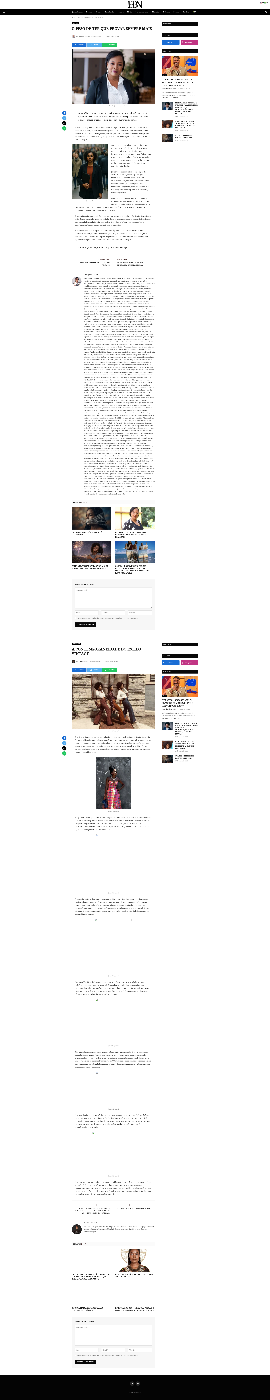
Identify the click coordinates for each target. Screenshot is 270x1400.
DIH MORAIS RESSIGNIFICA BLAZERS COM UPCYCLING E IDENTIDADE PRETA (177, 82)
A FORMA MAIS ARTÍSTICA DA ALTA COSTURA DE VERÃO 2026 (87, 1309)
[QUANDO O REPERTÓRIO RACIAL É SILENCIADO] (91, 518)
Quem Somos (77, 12)
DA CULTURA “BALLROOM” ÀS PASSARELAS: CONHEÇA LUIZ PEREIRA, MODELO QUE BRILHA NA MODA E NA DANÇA (91, 1276)
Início (73, 17)
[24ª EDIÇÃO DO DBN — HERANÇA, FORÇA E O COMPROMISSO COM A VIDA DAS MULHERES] (135, 1294)
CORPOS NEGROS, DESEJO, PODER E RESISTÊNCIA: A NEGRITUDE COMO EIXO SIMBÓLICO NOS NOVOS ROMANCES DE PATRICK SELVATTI (133, 569)
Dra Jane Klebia (84, 36)
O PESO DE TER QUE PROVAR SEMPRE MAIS (134, 1208)
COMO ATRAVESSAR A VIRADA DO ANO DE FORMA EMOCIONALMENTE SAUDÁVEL (90, 567)
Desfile (176, 12)
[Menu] (4, 12)
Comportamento (142, 12)
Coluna (98, 12)
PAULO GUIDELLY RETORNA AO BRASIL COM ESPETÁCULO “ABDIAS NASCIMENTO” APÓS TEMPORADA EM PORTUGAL (92, 1210)
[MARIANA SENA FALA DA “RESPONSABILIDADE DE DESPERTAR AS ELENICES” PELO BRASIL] (167, 124)
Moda (129, 12)
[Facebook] (64, 113)
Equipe (89, 12)
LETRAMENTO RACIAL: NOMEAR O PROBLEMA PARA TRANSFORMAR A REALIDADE (130, 534)
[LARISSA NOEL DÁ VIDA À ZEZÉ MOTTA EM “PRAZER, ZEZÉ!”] (135, 1260)
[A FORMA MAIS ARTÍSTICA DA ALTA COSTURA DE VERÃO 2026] (91, 1294)
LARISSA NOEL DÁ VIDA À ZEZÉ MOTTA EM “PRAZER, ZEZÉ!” (134, 1275)
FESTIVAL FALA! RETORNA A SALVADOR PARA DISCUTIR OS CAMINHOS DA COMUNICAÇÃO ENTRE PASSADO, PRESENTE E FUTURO (186, 108)
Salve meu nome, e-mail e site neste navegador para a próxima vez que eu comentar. (108, 618)
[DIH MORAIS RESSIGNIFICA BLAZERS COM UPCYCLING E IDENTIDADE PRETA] (180, 66)
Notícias (166, 12)
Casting (186, 12)
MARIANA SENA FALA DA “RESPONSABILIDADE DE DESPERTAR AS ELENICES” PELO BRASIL (185, 124)
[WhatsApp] (64, 128)
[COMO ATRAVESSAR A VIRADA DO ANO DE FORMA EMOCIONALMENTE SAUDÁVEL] (91, 552)
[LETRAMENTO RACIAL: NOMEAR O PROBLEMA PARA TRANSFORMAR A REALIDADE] (135, 518)
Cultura (120, 12)
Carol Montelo (83, 661)
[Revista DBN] (135, 4)
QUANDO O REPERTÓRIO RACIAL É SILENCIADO (87, 533)
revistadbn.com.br (170, 89)
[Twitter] (64, 118)
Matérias (156, 12)
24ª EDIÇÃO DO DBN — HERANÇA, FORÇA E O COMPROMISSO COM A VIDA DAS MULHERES (134, 1309)
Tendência (109, 12)
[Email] (64, 123)
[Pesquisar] (266, 12)
